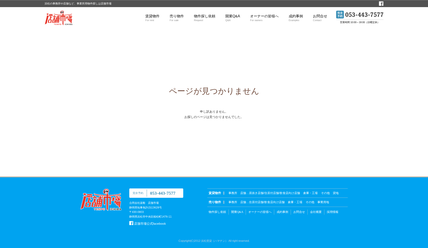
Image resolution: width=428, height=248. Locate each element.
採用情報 (332, 212)
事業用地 (323, 202)
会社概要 (316, 212)
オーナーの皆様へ (264, 18)
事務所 (232, 193)
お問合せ (320, 18)
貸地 (336, 193)
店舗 (243, 193)
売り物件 (177, 18)
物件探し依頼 (204, 18)
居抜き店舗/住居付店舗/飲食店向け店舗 (274, 193)
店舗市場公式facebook (149, 223)
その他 (325, 193)
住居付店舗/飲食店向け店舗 (267, 202)
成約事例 (296, 18)
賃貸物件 (152, 18)
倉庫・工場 (310, 193)
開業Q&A (232, 18)
